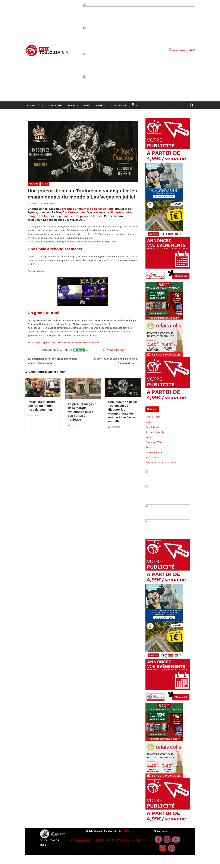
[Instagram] (167, 839)
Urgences (150, 422)
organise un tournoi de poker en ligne (88, 208)
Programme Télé (153, 442)
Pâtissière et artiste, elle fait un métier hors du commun (42, 405)
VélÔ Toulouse (152, 457)
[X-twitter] (162, 848)
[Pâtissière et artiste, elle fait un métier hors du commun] (42, 380)
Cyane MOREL (49, 203)
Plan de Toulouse (153, 452)
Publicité (109, 840)
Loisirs (71, 105)
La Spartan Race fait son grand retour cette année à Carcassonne (52, 360)
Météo (148, 437)
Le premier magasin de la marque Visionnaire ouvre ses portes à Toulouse (82, 411)
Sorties (99, 105)
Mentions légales (141, 840)
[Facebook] (158, 839)
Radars (148, 447)
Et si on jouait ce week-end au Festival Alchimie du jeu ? (115, 360)
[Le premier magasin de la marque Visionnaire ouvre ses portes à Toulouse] (83, 380)
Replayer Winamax (37, 271)
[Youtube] (176, 839)
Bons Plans (55, 105)
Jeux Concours (118, 105)
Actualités (33, 105)
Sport (87, 105)
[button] (42, 105)
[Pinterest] (171, 848)
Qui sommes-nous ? (80, 840)
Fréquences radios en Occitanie (160, 462)
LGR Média (128, 831)
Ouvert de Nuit (152, 427)
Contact (98, 840)
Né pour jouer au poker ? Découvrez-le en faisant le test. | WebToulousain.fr (64, 342)
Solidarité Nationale (154, 432)
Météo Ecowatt (152, 417)
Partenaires (123, 840)
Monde (45, 184)
